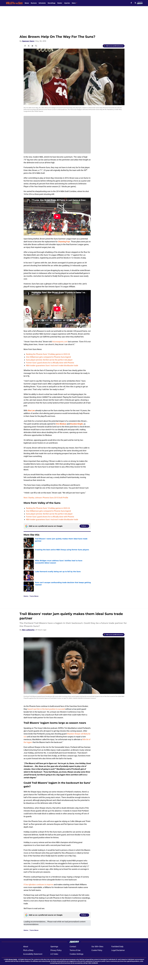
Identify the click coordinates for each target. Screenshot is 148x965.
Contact (73, 946)
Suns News (34, 596)
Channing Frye (64, 242)
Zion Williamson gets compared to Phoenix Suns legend (48, 357)
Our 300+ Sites (97, 946)
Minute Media (12, 959)
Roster (59, 3)
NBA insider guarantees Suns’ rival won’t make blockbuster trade (52, 365)
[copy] (36, 45)
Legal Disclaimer (118, 950)
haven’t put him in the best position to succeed (46, 709)
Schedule (42, 3)
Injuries (67, 3)
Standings (51, 3)
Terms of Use (75, 950)
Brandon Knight (76, 424)
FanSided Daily (117, 946)
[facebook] (131, 3)
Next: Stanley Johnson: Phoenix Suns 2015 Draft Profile (46, 498)
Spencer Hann (28, 41)
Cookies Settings (76, 954)
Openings (54, 946)
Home (26, 596)
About (25, 946)
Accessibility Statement (32, 954)
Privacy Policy (56, 950)
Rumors (34, 3)
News (27, 3)
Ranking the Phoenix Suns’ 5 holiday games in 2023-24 (48, 354)
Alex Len (31, 410)
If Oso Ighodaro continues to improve (38, 884)
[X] (135, 3)
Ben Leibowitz (28, 630)
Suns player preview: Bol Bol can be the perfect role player (49, 360)
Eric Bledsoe (61, 424)
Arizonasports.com (60, 342)
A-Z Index (54, 954)
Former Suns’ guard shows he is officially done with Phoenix (50, 363)
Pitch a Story (28, 950)
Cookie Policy (96, 950)
